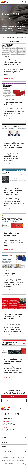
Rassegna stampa (8, 37)
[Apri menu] (26, 2)
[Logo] (4, 2)
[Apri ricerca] (22, 2)
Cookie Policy (5, 463)
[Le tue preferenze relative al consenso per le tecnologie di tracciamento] (25, 464)
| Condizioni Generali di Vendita (17, 465)
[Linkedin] (2, 414)
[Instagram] (15, 414)
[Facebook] (8, 414)
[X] (12, 414)
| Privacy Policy (12, 463)
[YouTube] (5, 414)
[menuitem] (2, 414)
